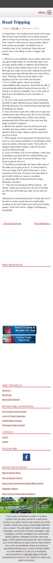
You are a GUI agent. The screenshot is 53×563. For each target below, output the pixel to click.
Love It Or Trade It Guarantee (13, 416)
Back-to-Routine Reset (11, 472)
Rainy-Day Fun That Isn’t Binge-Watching (18, 494)
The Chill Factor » (42, 223)
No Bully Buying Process (12, 420)
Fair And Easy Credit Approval (14, 411)
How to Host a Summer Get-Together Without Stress (22, 483)
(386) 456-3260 (13, 506)
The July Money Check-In (12, 478)
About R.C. (6, 390)
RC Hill (15, 28)
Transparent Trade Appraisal (13, 425)
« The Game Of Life (11, 223)
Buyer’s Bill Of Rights (11, 399)
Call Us (5, 437)
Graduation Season (10, 488)
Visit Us (5, 442)
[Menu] (49, 12)
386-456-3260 (31, 554)
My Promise (7, 395)
